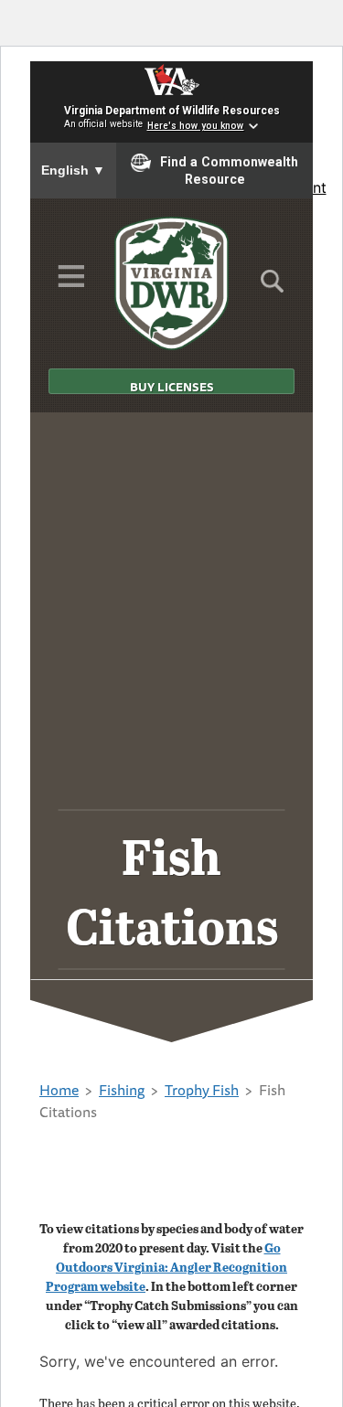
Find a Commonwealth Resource (229, 171)
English (73, 170)
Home (59, 1090)
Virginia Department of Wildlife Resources (172, 110)
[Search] (272, 287)
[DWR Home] (171, 283)
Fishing (122, 1090)
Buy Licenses (172, 386)
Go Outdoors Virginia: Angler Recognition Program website (166, 1267)
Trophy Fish (202, 1090)
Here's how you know (195, 126)
